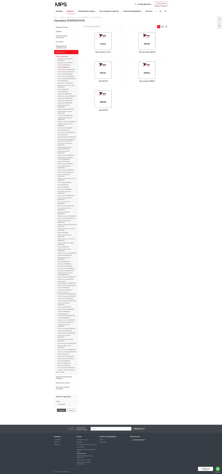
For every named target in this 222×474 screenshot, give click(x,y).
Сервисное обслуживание (107, 436)
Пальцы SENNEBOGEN (63, 246)
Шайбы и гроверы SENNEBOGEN (66, 358)
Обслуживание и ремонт (86, 11)
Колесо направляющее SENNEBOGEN (64, 175)
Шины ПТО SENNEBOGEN (64, 365)
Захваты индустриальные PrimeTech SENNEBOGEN (64, 148)
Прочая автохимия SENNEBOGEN (66, 268)
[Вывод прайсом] (166, 26)
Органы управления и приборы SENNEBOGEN (66, 243)
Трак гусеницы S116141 (103, 52)
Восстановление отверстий (109, 11)
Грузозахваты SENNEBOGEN (65, 128)
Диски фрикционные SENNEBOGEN (67, 137)
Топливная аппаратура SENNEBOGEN (64, 325)
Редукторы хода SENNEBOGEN (66, 279)
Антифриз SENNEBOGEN (64, 65)
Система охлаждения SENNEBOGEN (67, 296)
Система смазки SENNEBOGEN (65, 298)
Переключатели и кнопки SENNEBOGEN (64, 249)
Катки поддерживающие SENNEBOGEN (64, 166)
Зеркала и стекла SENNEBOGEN (66, 155)
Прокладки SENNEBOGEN (64, 264)
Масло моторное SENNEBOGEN (66, 205)
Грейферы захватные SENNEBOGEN (67, 121)
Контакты (149, 11)
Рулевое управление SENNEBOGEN (67, 285)
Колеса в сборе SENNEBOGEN (65, 172)
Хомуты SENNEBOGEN (63, 354)
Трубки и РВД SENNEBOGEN (65, 330)
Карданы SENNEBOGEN (64, 161)
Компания (59, 11)
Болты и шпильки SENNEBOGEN (66, 76)
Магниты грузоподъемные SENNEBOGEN (65, 198)
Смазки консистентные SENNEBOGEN (64, 303)
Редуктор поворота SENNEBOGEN (66, 277)
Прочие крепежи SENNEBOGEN (66, 270)
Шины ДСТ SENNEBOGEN (64, 363)
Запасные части (60, 52)
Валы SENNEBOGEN (63, 80)
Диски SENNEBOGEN (63, 134)
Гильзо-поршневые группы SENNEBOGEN (65, 112)
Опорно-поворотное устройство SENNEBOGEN (66, 239)
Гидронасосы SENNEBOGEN (65, 103)
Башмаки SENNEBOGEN (64, 67)
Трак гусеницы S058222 (147, 81)
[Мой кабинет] (160, 11)
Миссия (56, 442)
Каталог (79, 436)
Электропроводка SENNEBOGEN (66, 367)
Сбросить (71, 410)
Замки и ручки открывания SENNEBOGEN (65, 144)
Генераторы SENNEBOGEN (64, 93)
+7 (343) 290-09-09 (144, 4)
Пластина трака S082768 (147, 52)
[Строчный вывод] (162, 26)
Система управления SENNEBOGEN (67, 300)
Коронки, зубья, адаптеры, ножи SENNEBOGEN (66, 179)
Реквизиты (57, 444)
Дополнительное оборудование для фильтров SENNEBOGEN (66, 140)
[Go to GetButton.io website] (218, 472)
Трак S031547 (103, 81)
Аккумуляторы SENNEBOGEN (65, 62)
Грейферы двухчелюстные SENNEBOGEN (65, 118)
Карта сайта (102, 442)
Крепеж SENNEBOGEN (63, 187)
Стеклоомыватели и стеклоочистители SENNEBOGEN (66, 314)
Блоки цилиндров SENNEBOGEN (66, 71)
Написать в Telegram (161, 6)
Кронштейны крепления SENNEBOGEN (64, 192)
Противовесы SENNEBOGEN (65, 266)
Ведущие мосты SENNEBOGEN (65, 83)
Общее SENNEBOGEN (63, 232)
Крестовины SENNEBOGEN (65, 189)
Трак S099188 (103, 110)
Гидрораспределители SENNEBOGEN (64, 106)
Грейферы (59, 31)
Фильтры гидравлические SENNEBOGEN (64, 346)
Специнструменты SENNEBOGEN (66, 309)
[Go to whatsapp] (218, 469)
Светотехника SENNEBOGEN (65, 290)
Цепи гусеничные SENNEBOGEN (66, 356)
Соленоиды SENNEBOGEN (64, 307)
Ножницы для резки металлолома (61, 36)
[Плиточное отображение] (158, 26)
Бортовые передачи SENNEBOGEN (67, 78)
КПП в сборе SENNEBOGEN (65, 182)
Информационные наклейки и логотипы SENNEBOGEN (65, 158)
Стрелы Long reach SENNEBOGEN (66, 320)
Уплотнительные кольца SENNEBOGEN (64, 336)
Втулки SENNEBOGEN (63, 89)
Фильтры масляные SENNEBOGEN (66, 349)
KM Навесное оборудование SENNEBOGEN (65, 59)
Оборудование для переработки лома (61, 47)
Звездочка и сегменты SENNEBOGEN (64, 152)
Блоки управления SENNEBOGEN (66, 69)
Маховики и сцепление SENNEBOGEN (64, 212)
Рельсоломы (59, 42)
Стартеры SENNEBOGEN (64, 311)
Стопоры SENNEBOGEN (64, 317)
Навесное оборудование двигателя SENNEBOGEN (67, 225)
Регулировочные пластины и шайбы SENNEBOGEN (65, 273)
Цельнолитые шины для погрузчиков (63, 388)
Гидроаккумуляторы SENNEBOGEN (67, 96)
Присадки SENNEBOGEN (64, 261)
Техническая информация (132, 11)
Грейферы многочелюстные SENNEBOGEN (65, 124)
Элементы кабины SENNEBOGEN (66, 370)
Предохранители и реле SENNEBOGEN (64, 258)
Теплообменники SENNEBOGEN (66, 322)
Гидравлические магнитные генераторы (64, 377)
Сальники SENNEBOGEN (64, 287)
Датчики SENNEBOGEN (63, 130)
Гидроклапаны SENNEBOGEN (65, 98)
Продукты (70, 11)
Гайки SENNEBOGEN (63, 91)
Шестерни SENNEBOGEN (64, 361)
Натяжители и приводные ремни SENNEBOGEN (66, 229)
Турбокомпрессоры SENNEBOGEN (66, 333)
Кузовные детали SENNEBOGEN (66, 195)
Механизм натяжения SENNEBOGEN (67, 216)
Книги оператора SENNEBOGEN (66, 170)
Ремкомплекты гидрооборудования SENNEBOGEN (67, 282)
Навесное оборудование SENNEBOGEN (64, 221)
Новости (101, 439)
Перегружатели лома (62, 27)
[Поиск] (165, 11)
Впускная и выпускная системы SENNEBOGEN (66, 86)
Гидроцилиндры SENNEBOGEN (65, 109)
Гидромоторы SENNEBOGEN (65, 100)
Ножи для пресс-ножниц (63, 383)
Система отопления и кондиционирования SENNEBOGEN (67, 293)
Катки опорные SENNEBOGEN (65, 163)
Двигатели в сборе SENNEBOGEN (66, 132)
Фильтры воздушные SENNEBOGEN (67, 343)
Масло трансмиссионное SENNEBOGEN (64, 208)
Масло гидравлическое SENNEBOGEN (64, 202)
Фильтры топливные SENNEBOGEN (67, 351)
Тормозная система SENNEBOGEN (66, 328)
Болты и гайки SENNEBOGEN (65, 74)
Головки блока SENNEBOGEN (65, 115)
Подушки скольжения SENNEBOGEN (67, 253)
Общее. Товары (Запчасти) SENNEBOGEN (65, 235)
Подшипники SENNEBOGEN (65, 255)
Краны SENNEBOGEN (63, 184)
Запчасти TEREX (60, 372)
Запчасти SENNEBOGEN (62, 56)
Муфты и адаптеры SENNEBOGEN (66, 218)
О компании (57, 439)
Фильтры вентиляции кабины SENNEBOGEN (65, 340)
